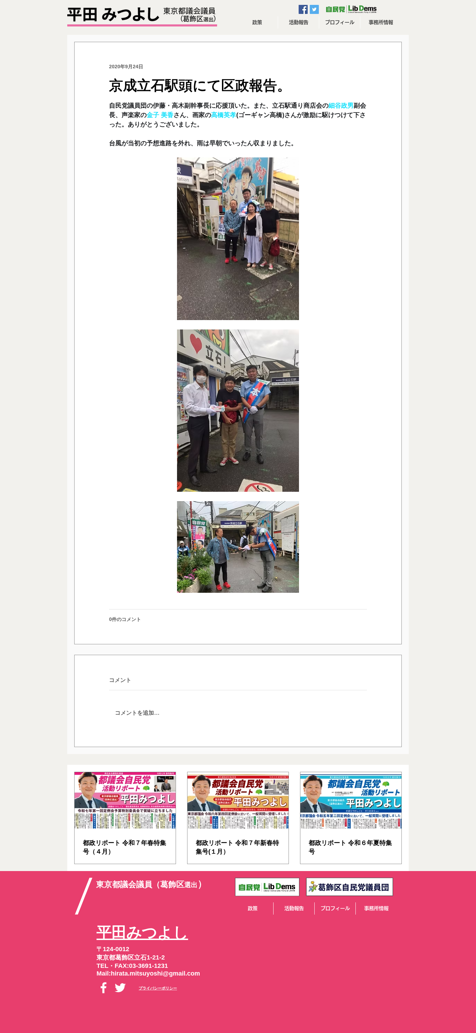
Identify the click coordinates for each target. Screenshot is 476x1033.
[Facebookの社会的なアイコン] (303, 9)
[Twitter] (120, 987)
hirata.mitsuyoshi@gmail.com (155, 973)
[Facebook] (103, 987)
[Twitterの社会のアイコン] (314, 9)
